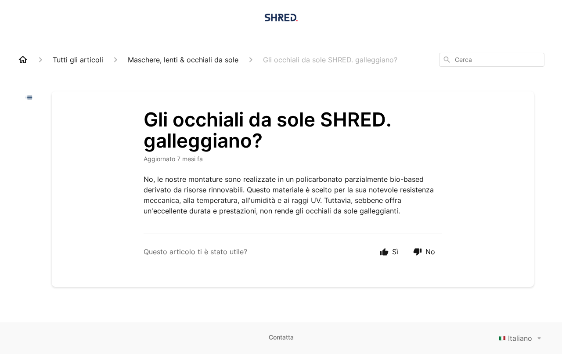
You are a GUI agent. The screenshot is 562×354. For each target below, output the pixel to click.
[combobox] (491, 60)
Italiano (520, 338)
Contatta (281, 337)
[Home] (23, 59)
